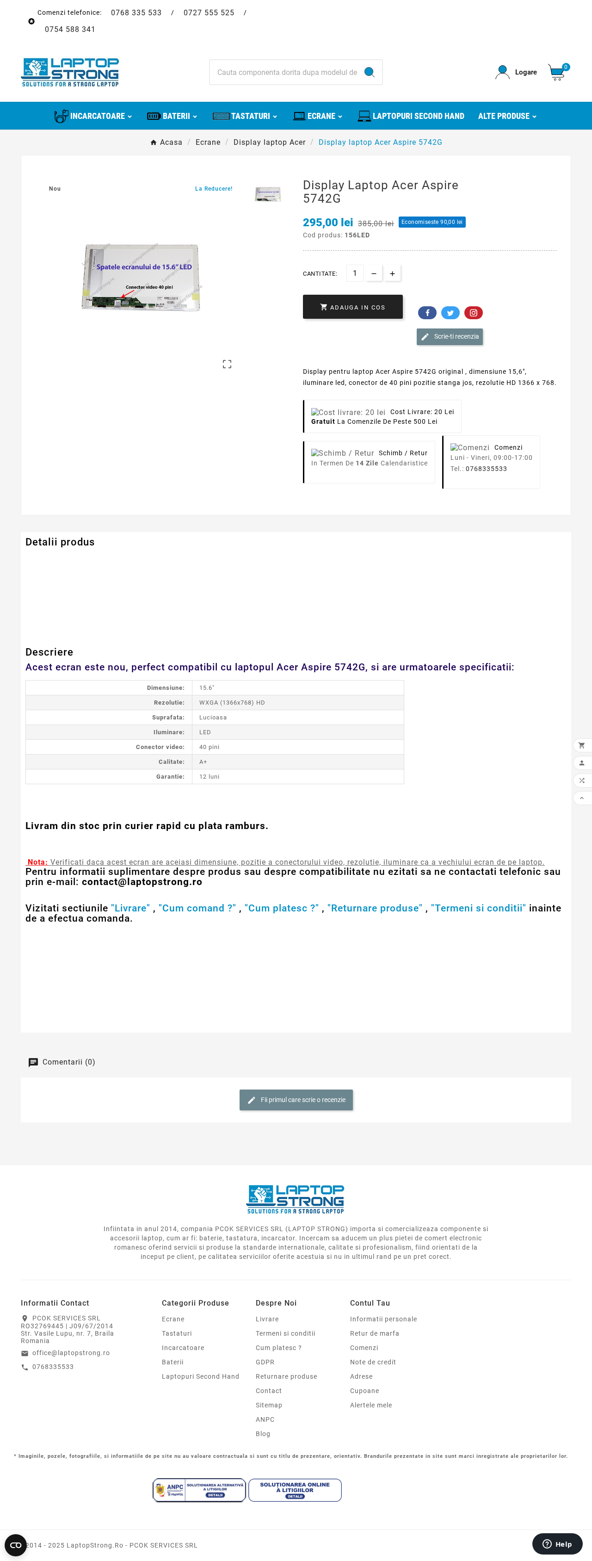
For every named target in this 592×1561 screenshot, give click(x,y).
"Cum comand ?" (197, 908)
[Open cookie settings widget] (16, 1545)
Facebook (427, 312)
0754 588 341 (70, 29)
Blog (263, 1433)
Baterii (173, 1362)
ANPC (265, 1419)
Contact (269, 1390)
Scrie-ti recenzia (456, 336)
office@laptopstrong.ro (71, 1353)
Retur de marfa (375, 1333)
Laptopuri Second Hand (201, 1376)
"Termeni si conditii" (478, 908)
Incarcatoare (183, 1347)
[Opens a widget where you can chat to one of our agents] (557, 1544)
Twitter (450, 312)
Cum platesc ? (279, 1347)
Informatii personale (383, 1319)
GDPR (265, 1362)
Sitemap (269, 1405)
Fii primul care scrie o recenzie (302, 1099)
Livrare (267, 1319)
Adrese (361, 1376)
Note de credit (373, 1362)
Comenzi (364, 1347)
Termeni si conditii (285, 1333)
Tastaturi (177, 1333)
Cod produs (45, 560)
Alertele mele (371, 1405)
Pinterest (473, 312)
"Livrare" (130, 908)
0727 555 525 (209, 12)
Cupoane (364, 1390)
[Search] (369, 72)
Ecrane (173, 1319)
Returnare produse (286, 1376)
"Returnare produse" (375, 908)
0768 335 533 (136, 12)
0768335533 (486, 468)
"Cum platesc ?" (282, 908)
